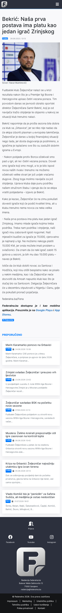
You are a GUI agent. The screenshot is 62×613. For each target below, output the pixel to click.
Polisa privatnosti (25, 608)
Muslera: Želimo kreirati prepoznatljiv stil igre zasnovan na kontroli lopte (31, 435)
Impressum (12, 601)
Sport (8, 501)
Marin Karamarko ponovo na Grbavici (28, 344)
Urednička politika (45, 601)
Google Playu (44, 310)
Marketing (27, 601)
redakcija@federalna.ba (31, 589)
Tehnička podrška (20, 604)
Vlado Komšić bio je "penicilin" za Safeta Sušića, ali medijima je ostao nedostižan (30, 495)
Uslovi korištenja (41, 604)
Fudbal (5, 38)
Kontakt (41, 608)
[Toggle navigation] (57, 4)
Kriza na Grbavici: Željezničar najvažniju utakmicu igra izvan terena (30, 465)
